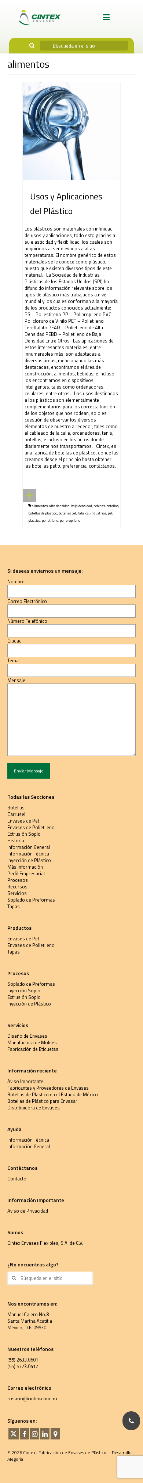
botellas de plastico (42, 513)
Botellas (16, 807)
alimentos (40, 506)
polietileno (50, 520)
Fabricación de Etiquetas (32, 1049)
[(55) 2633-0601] (131, 1420)
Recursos (17, 886)
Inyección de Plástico (29, 860)
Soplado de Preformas (31, 899)
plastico (34, 520)
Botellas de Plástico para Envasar (42, 1101)
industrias (98, 513)
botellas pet (67, 513)
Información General (28, 847)
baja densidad (81, 506)
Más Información (25, 866)
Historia (15, 840)
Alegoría (15, 1459)
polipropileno (70, 520)
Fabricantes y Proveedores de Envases (48, 1087)
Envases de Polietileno (31, 827)
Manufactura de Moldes (32, 1042)
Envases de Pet (23, 820)
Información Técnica (28, 853)
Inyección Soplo (23, 990)
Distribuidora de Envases (33, 1107)
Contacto (16, 1178)
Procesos (17, 880)
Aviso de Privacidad (27, 1210)
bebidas (99, 506)
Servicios (17, 893)
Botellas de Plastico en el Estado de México (52, 1094)
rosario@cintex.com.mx (32, 1398)
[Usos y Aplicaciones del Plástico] (71, 130)
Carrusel (16, 814)
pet (110, 513)
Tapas (13, 906)
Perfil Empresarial (26, 873)
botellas (112, 506)
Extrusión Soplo (24, 834)
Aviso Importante (25, 1081)
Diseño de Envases (27, 1036)
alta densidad (59, 506)
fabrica (83, 513)
